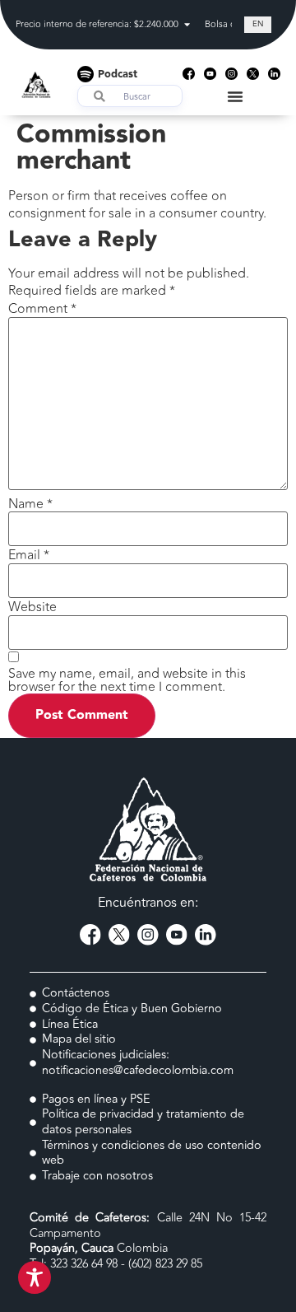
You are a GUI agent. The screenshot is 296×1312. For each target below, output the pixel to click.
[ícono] (189, 74)
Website (32, 607)
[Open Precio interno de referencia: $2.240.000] (187, 25)
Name (30, 504)
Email (28, 555)
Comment (42, 308)
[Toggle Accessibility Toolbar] (34, 1277)
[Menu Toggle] (235, 96)
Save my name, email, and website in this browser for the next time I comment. (127, 680)
